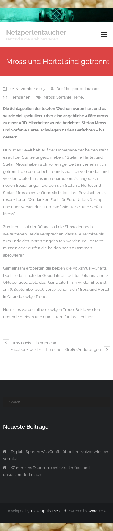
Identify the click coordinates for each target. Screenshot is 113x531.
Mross (49, 97)
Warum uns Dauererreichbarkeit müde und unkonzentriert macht (46, 471)
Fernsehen (20, 97)
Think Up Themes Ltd (48, 511)
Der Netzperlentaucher (77, 88)
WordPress (97, 511)
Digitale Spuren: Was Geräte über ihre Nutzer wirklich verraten (55, 455)
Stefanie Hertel (70, 97)
